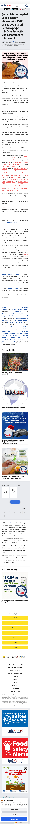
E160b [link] (14, 188)
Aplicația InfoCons (13, 288)
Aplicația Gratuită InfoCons (10, 274)
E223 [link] (15, 173)
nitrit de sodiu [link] (15, 164)
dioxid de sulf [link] (14, 160)
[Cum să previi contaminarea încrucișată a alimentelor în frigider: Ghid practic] (15, 461)
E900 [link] (8, 166)
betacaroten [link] (25, 186)
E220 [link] (20, 160)
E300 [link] (21, 166)
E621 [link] (7, 175)
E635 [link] (16, 190)
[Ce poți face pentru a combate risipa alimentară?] (15, 362)
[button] (17, 6)
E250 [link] (21, 164)
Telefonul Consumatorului (21, 340)
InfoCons (4, 86)
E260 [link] (9, 162)
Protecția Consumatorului (19, 309)
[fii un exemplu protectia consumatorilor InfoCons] (15, 779)
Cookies (15, 679)
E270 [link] (19, 175)
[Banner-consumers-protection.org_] (15, 723)
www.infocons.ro (11, 523)
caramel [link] (8, 181)
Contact (15, 682)
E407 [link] (20, 162)
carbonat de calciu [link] (23, 181)
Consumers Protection (15, 333)
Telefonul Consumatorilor (9, 342)
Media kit (15, 676)
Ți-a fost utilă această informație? (11, 486)
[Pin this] (25, 512)
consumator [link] (10, 250)
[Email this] (4, 512)
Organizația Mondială (8, 316)
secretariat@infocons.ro (11, 327)
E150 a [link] (13, 181)
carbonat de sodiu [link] (6, 158)
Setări (14, 814)
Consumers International (21, 316)
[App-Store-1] (15, 9)
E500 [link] (13, 158)
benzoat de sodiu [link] (19, 168)
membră (11, 314)
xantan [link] (3, 160)
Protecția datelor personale (15, 673)
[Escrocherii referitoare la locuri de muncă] (15, 392)
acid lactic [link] (14, 175)
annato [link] (10, 188)
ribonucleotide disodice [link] (8, 190)
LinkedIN (15, 637)
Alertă (6, 340)
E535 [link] (15, 171)
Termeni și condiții (15, 671)
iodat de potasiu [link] (23, 171)
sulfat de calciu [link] (11, 179)
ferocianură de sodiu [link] (7, 171)
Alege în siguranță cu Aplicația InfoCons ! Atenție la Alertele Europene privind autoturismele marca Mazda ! (13, 441)
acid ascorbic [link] (15, 166)
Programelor (17, 311)
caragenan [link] (15, 162)
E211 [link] (25, 168)
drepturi (20, 314)
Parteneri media (15, 688)
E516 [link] (18, 179)
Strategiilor (5, 314)
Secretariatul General (21, 320)
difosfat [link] (4, 166)
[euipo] (15, 657)
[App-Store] (7, 9)
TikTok (15, 647)
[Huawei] (23, 9)
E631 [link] (21, 184)
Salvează (15, 502)
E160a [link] (18, 177)
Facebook (15, 623)
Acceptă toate (14, 819)
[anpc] (6, 657)
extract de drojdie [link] (16, 186)
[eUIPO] (23, 657)
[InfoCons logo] (6, 5)
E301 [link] (8, 164)
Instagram (15, 628)
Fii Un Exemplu (15, 335)
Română (19, 822)
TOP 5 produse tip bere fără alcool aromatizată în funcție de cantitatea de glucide (15, 601)
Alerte (11, 340)
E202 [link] (7, 177)
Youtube (15, 633)
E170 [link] (3, 184)
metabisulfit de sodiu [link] (7, 173)
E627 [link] (7, 186)
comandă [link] (25, 254)
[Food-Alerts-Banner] (15, 751)
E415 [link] (7, 160)
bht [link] (22, 188)
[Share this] (9, 512)
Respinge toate (14, 809)
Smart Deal (15, 337)
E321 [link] (25, 188)
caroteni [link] (13, 177)
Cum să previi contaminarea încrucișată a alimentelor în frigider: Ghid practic (13, 477)
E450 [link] (25, 155)
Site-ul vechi (15, 685)
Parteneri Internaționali (15, 691)
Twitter (15, 642)
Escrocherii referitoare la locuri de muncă (13, 407)
